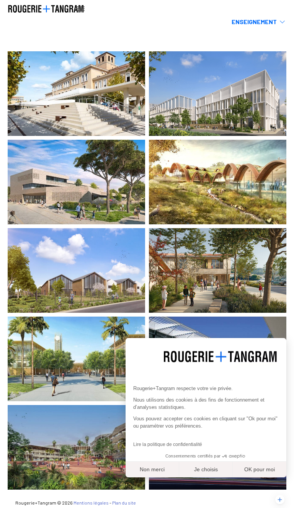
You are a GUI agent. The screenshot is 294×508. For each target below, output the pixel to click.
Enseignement (254, 21)
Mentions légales (91, 502)
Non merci (152, 469)
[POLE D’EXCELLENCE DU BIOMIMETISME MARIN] (217, 182)
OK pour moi (259, 469)
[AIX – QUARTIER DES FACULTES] (76, 93)
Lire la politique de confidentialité (167, 444)
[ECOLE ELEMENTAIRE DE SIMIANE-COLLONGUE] (217, 270)
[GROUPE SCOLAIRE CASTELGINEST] (76, 270)
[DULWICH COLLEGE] (76, 359)
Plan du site (124, 502)
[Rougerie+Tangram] (46, 8)
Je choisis (206, 469)
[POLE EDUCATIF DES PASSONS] (76, 182)
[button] (279, 499)
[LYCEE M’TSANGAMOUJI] (76, 447)
